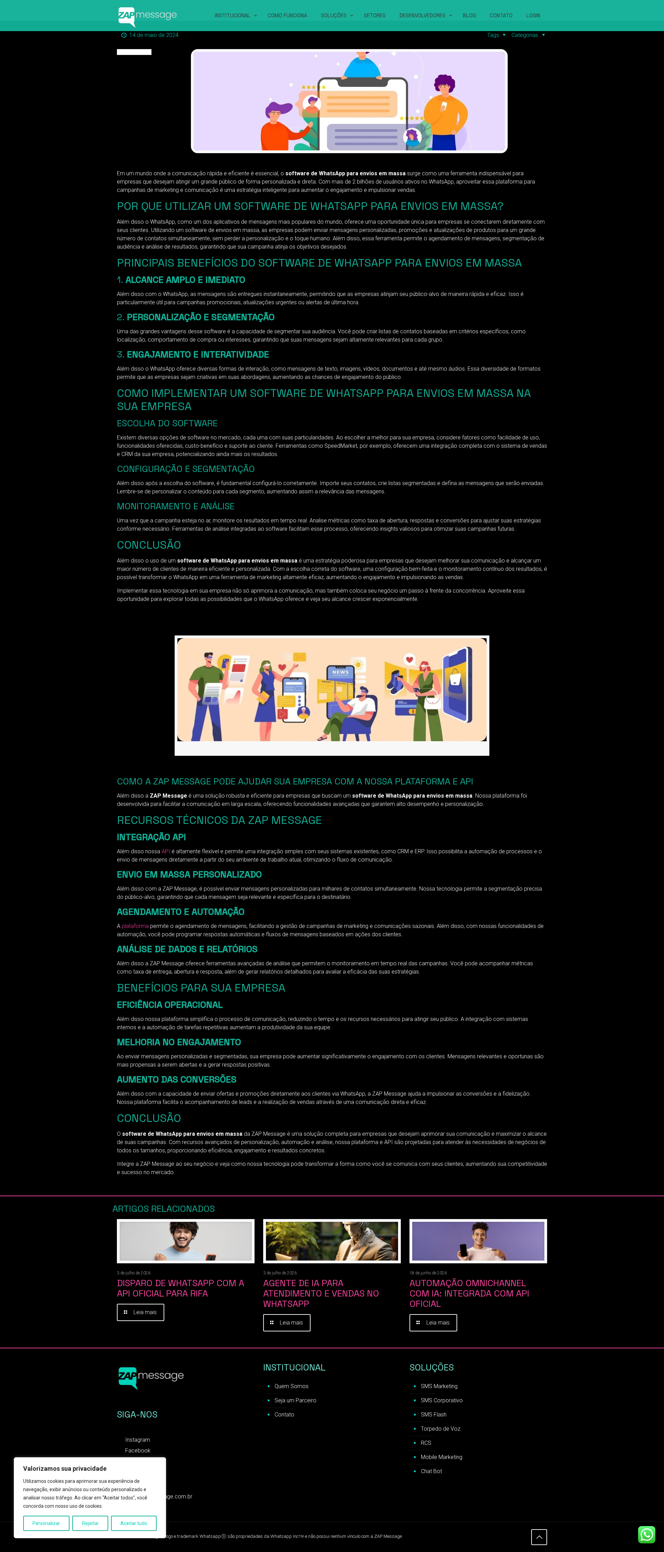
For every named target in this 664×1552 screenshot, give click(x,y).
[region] (90, 1497)
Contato (284, 1414)
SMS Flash (433, 1414)
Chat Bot (431, 1471)
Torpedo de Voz (440, 1428)
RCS (426, 1443)
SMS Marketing (439, 1386)
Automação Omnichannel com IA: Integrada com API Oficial (469, 1293)
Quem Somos (291, 1386)
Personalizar (46, 1523)
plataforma (135, 926)
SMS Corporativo (442, 1400)
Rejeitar (90, 1523)
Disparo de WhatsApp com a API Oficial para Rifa (180, 1288)
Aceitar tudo (133, 1523)
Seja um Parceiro (295, 1400)
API (165, 851)
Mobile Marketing (441, 1457)
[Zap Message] (148, 15)
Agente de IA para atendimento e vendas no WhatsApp (321, 1293)
